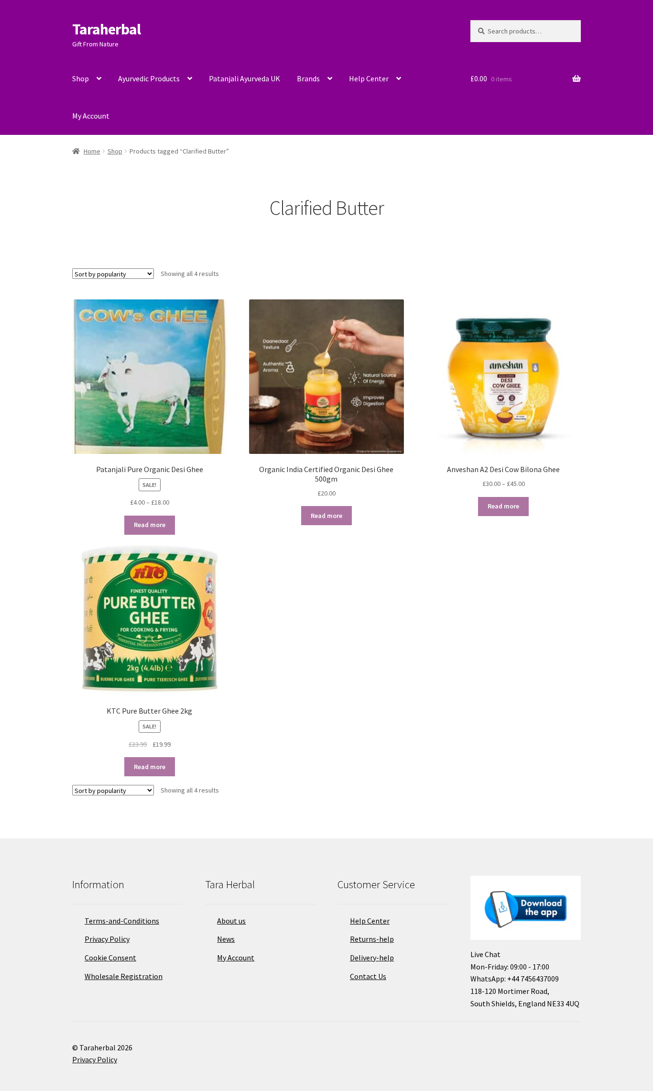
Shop (80, 78)
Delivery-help (372, 957)
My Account (90, 116)
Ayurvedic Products (149, 78)
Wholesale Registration (124, 976)
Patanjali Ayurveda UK (244, 78)
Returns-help (372, 939)
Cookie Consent (110, 957)
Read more (149, 524)
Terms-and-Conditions (122, 921)
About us (231, 921)
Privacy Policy (107, 939)
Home (92, 151)
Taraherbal (106, 29)
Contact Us (368, 976)
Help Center (369, 78)
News (226, 939)
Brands (308, 78)
